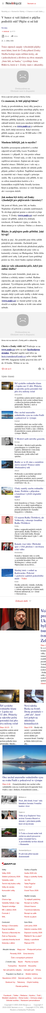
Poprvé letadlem (8, 929)
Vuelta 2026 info (30, 873)
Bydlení (17, 500)
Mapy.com (21, 949)
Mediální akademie (9, 998)
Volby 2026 (6, 873)
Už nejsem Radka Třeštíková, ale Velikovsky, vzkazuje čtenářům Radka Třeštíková (29, 520)
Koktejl (17, 421)
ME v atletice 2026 (9, 910)
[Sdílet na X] (43, 369)
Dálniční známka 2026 (33, 929)
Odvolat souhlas (12, 1000)
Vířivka (38, 970)
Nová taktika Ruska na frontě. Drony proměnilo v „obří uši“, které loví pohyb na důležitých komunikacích (33, 714)
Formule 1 (6, 913)
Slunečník (22, 966)
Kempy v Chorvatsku (10, 926)
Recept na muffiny (31, 903)
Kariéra (32, 995)
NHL (3, 917)
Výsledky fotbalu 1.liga (10, 903)
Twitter (15, 995)
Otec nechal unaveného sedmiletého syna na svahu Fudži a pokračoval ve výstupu (29, 415)
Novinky (4, 28)
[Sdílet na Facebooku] (39, 369)
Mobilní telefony (32, 974)
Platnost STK (29, 943)
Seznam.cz (31, 3)
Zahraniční (18, 395)
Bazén (20, 962)
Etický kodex (23, 998)
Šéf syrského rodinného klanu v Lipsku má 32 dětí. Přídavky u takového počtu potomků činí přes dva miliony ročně (28, 387)
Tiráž (39, 995)
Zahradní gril (29, 970)
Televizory (21, 982)
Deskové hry (10, 982)
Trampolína (12, 966)
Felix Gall (28, 887)
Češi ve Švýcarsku (9, 936)
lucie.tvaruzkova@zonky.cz (13, 356)
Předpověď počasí (34, 949)
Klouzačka (32, 966)
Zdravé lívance (30, 906)
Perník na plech (30, 917)
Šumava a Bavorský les (11, 933)
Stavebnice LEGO (9, 978)
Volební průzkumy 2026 (11, 877)
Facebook (7, 995)
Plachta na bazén (31, 962)
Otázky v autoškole (31, 940)
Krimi (16, 582)
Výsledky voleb (7, 880)
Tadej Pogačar (29, 883)
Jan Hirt (27, 880)
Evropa (17, 442)
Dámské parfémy (24, 978)
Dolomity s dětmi (8, 943)
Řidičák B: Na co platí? (33, 936)
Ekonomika (18, 552)
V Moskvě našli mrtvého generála (30, 438)
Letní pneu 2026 (30, 926)
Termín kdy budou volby (11, 883)
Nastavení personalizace (30, 1000)
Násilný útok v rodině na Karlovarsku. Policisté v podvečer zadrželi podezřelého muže (29, 574)
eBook (7, 36)
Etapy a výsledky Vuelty (33, 877)
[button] (23, 81)
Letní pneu (37, 978)
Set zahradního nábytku (12, 970)
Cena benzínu (28, 954)
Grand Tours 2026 (31, 890)
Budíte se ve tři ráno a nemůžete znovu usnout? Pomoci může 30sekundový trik (29, 464)
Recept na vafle (30, 913)
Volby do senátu (8, 887)
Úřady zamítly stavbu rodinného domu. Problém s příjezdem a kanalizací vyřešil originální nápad (29, 492)
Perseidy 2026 (15, 954)
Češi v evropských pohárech (22, 958)
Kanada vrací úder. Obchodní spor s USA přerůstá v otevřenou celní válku (29, 546)
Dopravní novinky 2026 (33, 933)
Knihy (17, 526)
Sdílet (16, 36)
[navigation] (3, 3)
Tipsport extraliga (8, 906)
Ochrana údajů (36, 998)
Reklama (23, 995)
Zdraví (17, 471)
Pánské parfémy (22, 986)
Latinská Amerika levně (11, 940)
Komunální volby (8, 890)
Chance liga (6, 899)
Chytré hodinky (33, 982)
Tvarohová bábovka (32, 910)
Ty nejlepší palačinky (32, 899)
